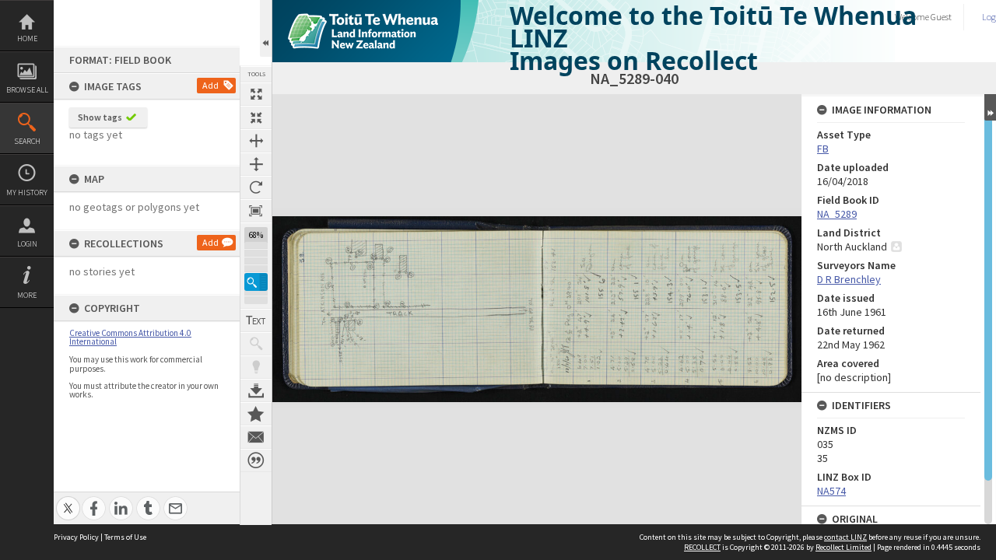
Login (27, 244)
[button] (256, 282)
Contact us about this (256, 437)
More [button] (27, 295)
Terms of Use (125, 537)
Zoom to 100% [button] (256, 210)
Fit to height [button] (256, 164)
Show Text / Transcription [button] (256, 320)
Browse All (27, 90)
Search (27, 141)
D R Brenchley (849, 279)
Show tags (100, 117)
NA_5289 (837, 214)
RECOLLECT (702, 547)
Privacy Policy (76, 537)
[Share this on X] (68, 500)
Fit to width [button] (256, 140)
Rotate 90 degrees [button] (256, 187)
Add (210, 85)
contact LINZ (845, 537)
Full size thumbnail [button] (256, 94)
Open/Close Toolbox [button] (266, 28)
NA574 (831, 491)
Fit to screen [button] (256, 117)
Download (256, 390)
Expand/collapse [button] (990, 107)
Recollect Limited (843, 547)
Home (27, 38)
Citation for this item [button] (256, 460)
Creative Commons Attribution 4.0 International (130, 337)
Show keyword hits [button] (256, 343)
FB (823, 149)
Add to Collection (256, 413)
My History (26, 192)
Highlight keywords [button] (256, 367)
